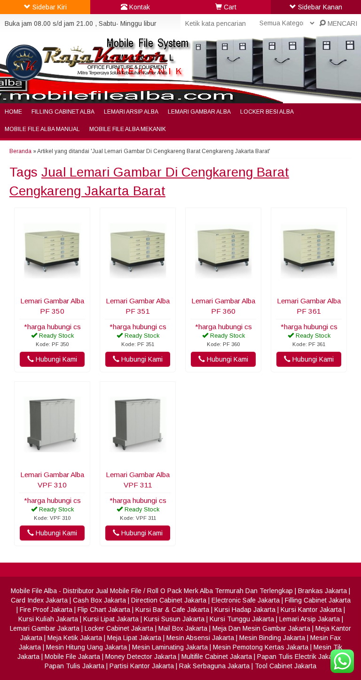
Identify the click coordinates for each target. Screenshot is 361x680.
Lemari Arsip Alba (131, 111)
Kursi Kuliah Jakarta (48, 619)
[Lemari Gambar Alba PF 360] (223, 286)
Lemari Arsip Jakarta (309, 619)
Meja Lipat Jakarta (134, 637)
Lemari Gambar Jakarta (44, 628)
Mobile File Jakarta (72, 656)
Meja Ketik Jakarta (74, 637)
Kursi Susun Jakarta (174, 619)
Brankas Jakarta (322, 591)
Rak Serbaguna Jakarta (214, 666)
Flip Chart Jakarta (104, 609)
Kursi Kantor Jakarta (311, 609)
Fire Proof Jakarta (46, 609)
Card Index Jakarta (39, 600)
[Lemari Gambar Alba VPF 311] (137, 460)
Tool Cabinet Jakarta (285, 666)
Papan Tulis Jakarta (74, 666)
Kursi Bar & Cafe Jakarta (172, 609)
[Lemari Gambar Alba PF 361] (309, 286)
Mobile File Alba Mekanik (127, 129)
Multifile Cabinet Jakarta (216, 656)
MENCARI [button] (341, 23)
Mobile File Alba (34, 591)
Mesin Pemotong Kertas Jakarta (260, 647)
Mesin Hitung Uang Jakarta (86, 647)
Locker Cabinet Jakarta (119, 628)
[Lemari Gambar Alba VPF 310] (52, 460)
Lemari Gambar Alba (199, 111)
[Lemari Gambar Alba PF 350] (52, 286)
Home (13, 111)
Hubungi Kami (55, 359)
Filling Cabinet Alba (62, 111)
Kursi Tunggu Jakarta (242, 619)
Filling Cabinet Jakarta (318, 600)
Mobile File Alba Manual (42, 129)
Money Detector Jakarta (140, 656)
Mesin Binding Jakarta (272, 637)
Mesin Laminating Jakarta (170, 647)
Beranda (20, 151)
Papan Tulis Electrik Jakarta (298, 656)
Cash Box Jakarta (99, 600)
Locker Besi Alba (267, 111)
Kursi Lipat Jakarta (111, 619)
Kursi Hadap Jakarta (244, 609)
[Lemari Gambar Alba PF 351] (137, 286)
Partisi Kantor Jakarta (142, 666)
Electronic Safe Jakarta (246, 600)
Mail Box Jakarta (182, 628)
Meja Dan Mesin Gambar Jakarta (261, 628)
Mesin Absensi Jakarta (200, 637)
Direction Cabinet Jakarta (168, 600)
